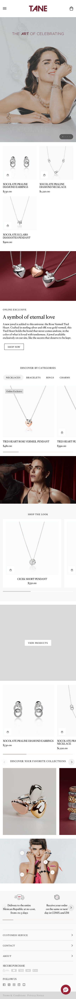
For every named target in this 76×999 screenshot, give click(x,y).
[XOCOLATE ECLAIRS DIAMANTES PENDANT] (20, 213)
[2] (52, 872)
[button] (5, 907)
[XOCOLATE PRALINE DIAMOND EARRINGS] (20, 163)
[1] (46, 862)
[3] (22, 853)
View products (38, 642)
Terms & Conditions (14, 995)
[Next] (71, 762)
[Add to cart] (7, 174)
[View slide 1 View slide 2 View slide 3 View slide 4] (38, 79)
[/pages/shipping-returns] (19, 897)
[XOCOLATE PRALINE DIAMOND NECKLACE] (56, 163)
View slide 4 (69, 136)
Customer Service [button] (15, 935)
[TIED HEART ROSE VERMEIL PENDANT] (28, 411)
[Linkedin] (19, 984)
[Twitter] (9, 984)
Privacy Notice (35, 995)
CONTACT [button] (9, 945)
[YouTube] (24, 984)
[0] (22, 874)
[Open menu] (8, 8)
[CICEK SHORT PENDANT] (32, 548)
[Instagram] (14, 984)
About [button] (7, 956)
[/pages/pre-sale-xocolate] (38, 79)
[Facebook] (4, 984)
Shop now (14, 346)
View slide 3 (67, 136)
